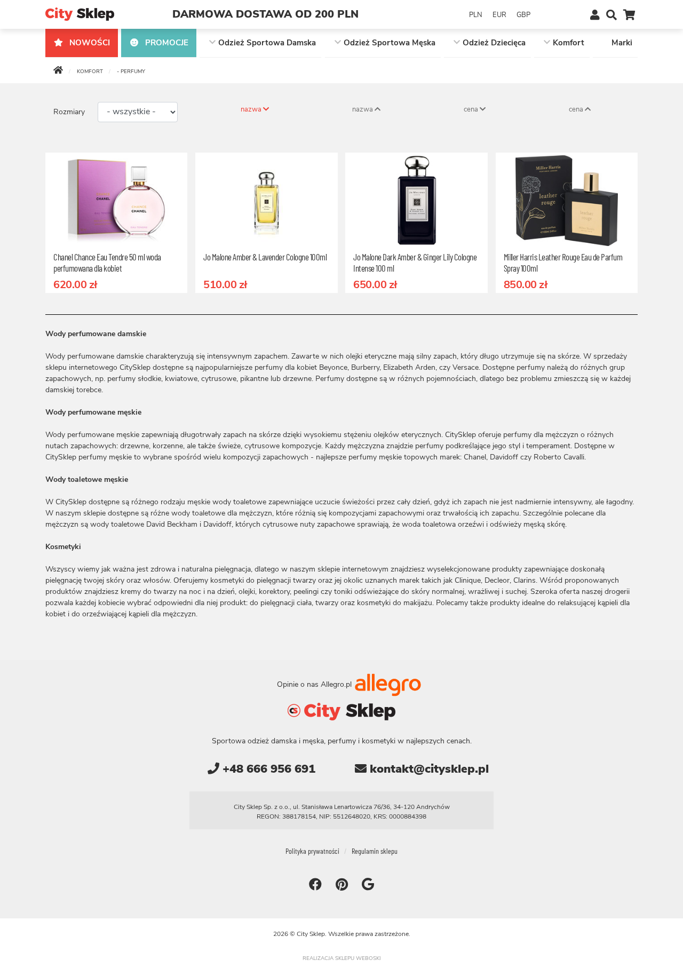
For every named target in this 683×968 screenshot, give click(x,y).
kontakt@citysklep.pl (428, 769)
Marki (621, 42)
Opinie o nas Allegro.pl (315, 684)
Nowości (88, 42)
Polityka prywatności (312, 850)
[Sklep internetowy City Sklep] (79, 14)
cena (472, 109)
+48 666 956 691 (267, 769)
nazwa (252, 109)
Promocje (165, 42)
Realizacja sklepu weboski (342, 958)
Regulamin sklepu (375, 850)
